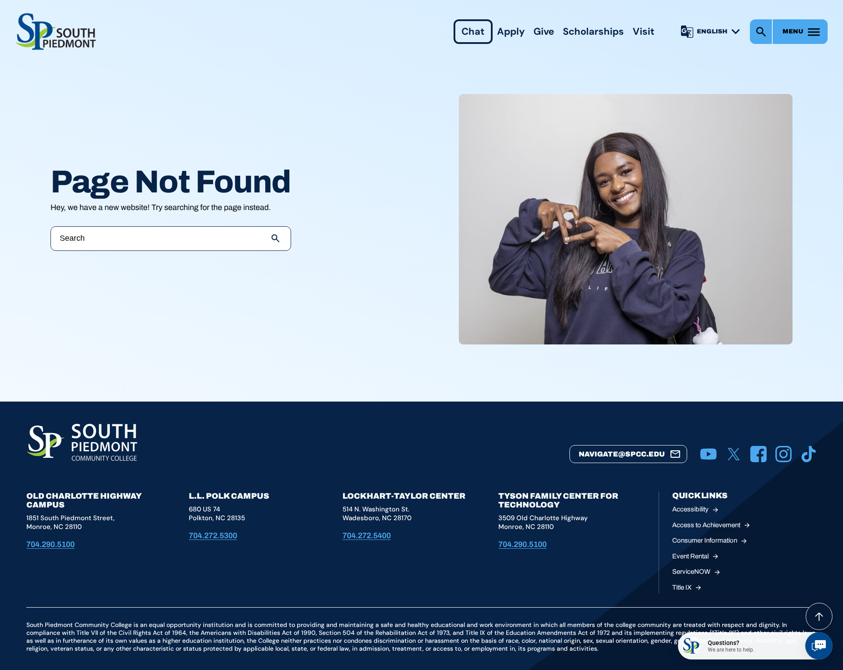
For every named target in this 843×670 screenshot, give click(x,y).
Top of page (819, 616)
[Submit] (276, 238)
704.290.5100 (50, 544)
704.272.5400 (366, 535)
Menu (792, 31)
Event (690, 556)
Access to (706, 525)
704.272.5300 (213, 535)
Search (761, 31)
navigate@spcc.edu (622, 454)
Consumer (704, 540)
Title (682, 587)
